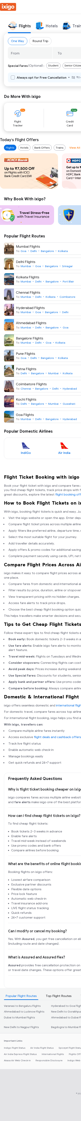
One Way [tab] (17, 41)
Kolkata (63, 251)
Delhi (33, 251)
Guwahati (69, 403)
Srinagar (67, 266)
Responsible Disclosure (49, 1060)
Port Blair (68, 281)
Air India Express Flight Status (20, 1054)
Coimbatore (67, 296)
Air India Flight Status (42, 1048)
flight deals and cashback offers (57, 737)
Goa (23, 251)
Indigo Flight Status (14, 1048)
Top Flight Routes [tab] (59, 996)
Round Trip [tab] (40, 41)
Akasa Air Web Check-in (17, 1060)
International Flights (53, 1054)
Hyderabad (70, 388)
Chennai (26, 388)
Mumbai (26, 266)
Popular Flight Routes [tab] (21, 996)
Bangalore (47, 251)
